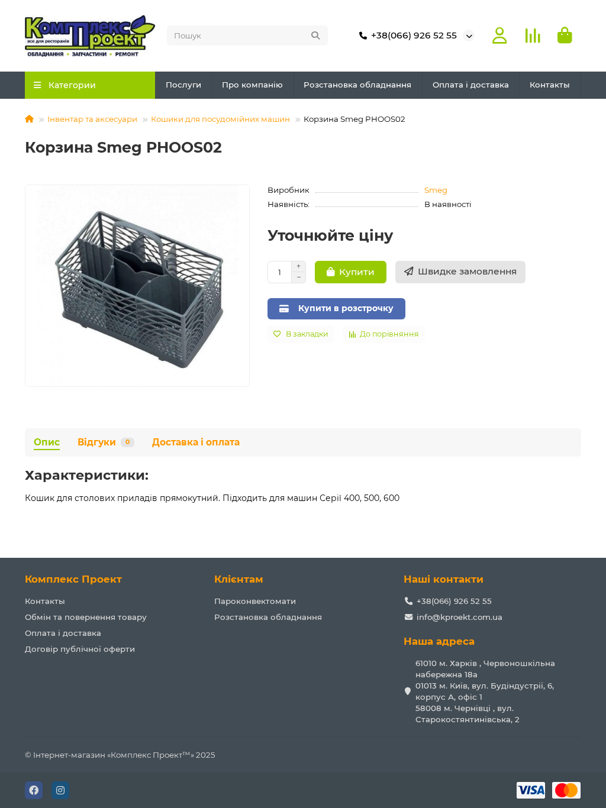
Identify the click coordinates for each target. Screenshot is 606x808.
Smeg (435, 190)
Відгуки (104, 442)
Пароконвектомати (255, 601)
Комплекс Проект (73, 579)
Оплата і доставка (471, 84)
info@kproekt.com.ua (459, 617)
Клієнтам (238, 579)
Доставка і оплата (196, 442)
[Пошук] (315, 35)
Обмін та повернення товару (86, 617)
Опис (47, 442)
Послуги (183, 84)
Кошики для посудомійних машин (220, 119)
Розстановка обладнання (357, 84)
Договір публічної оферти (80, 649)
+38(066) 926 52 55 (414, 35)
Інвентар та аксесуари (92, 119)
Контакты (550, 84)
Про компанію (252, 84)
